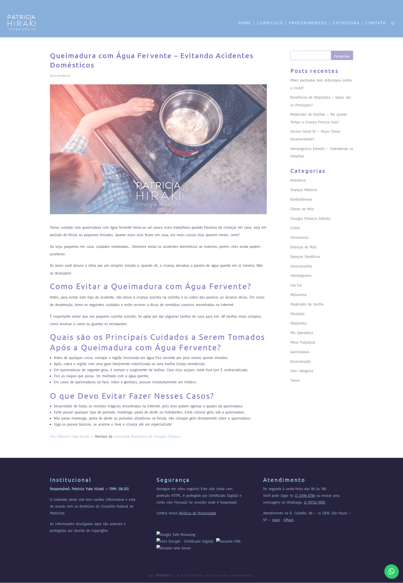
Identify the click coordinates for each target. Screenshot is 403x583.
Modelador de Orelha (306, 304)
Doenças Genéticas (305, 256)
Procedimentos (308, 23)
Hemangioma (300, 275)
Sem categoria (301, 370)
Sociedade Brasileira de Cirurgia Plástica (147, 436)
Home (244, 23)
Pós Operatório (301, 332)
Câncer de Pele (302, 209)
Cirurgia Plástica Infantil (310, 218)
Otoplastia (298, 323)
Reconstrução (300, 361)
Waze (276, 520)
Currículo (270, 23)
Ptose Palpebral (302, 342)
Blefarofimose (301, 199)
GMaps (289, 520)
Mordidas (297, 313)
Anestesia (298, 180)
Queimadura (60, 76)
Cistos (295, 228)
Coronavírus (299, 237)
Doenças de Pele (303, 247)
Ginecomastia (301, 266)
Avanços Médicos (303, 189)
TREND (163, 575)
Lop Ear (296, 285)
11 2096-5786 (305, 495)
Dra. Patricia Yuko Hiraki (70, 436)
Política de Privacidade (197, 513)
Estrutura (346, 23)
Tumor (295, 380)
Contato (375, 23)
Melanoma (298, 294)
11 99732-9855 (314, 502)
